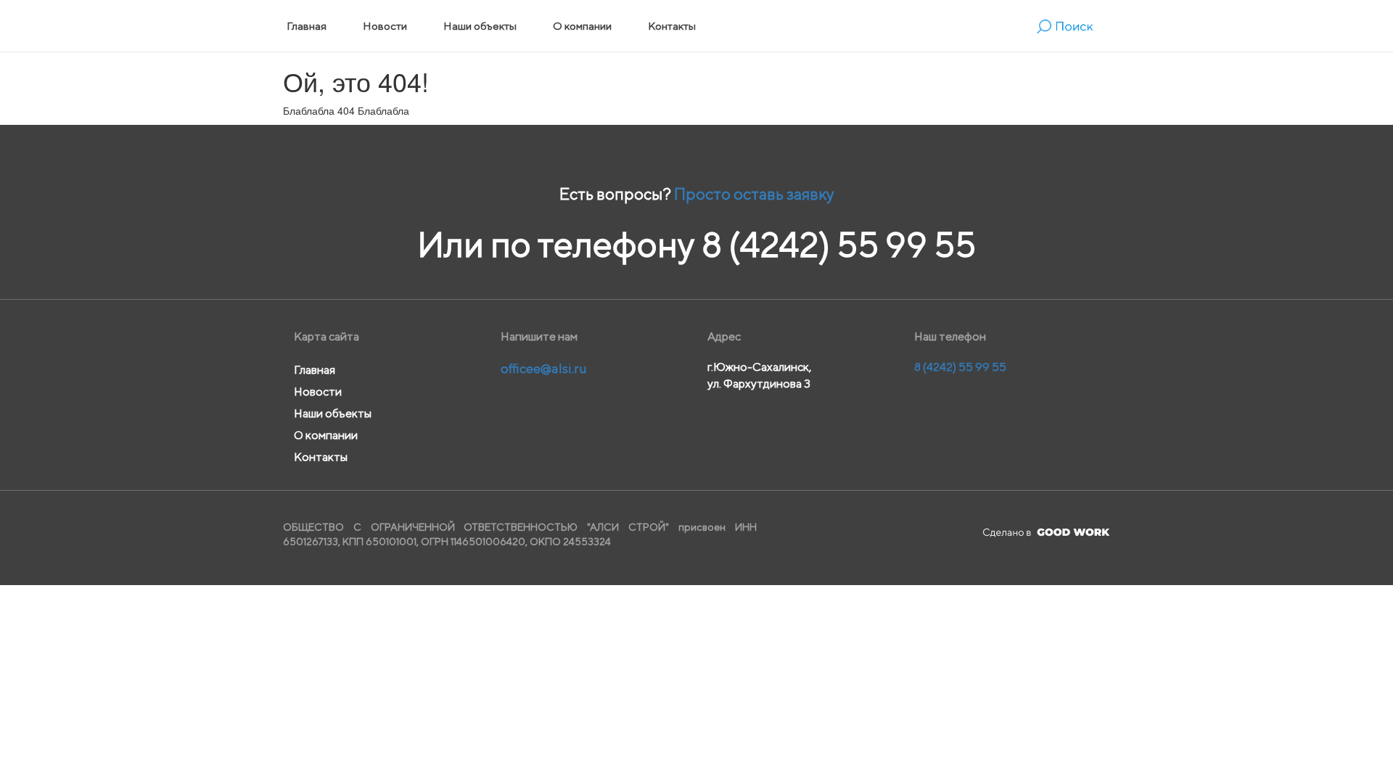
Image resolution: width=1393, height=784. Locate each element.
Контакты (672, 26)
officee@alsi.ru (544, 368)
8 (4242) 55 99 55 (839, 244)
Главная (306, 26)
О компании (582, 26)
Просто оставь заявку (754, 193)
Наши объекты (480, 26)
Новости (385, 26)
